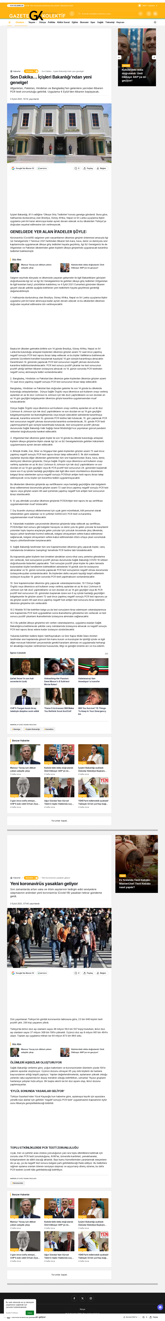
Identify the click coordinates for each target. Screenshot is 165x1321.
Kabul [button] (30, 1313)
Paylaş (155, 1317)
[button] (155, 13)
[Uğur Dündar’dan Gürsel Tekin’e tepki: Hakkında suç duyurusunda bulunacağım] (59, 792)
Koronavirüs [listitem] (17, 1183)
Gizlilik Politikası (12, 1313)
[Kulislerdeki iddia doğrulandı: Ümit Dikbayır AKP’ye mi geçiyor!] (84, 267)
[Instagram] (91, 1298)
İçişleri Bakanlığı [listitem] (32, 729)
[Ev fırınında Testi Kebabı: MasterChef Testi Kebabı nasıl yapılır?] (136, 864)
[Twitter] (82, 1298)
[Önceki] (119, 57)
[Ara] (140, 13)
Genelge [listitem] (16, 729)
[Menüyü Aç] (72, 13)
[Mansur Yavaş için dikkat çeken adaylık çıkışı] (34, 267)
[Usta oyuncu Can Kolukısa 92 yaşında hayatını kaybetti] (136, 57)
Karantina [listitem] (48, 729)
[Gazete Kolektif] (37, 15)
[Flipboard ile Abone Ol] (42, 168)
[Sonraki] (154, 57)
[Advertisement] (59, 49)
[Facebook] (74, 1298)
